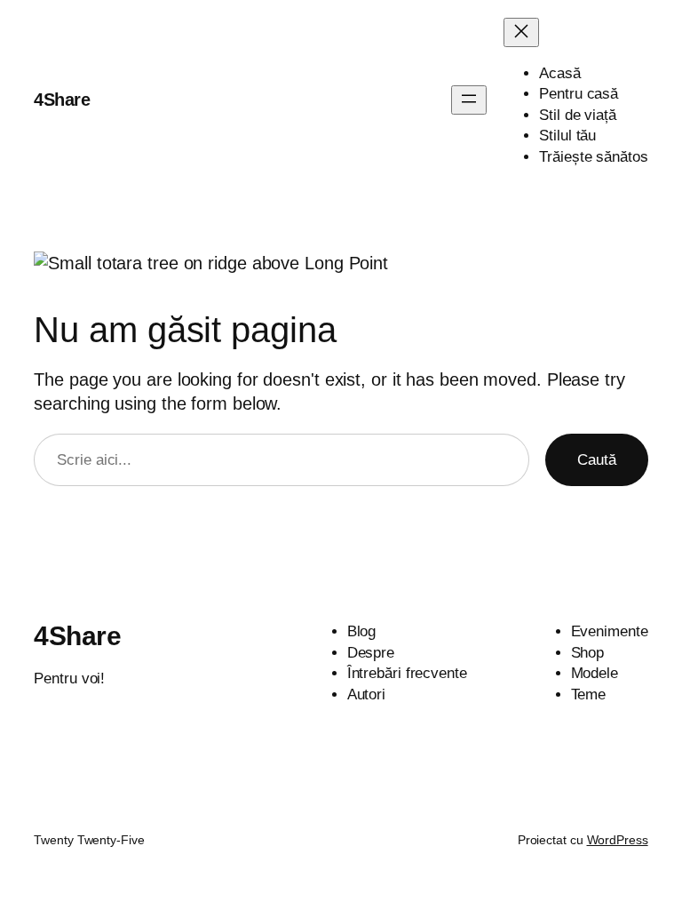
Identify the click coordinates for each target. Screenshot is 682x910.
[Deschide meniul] (469, 100)
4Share (62, 99)
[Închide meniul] (521, 32)
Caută (596, 459)
